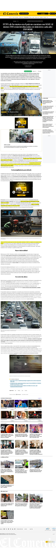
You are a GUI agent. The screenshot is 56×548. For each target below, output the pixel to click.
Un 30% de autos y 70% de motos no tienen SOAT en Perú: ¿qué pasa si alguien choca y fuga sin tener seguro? (7, 522)
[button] (26, 364)
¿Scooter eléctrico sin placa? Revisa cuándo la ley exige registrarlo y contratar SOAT (7, 504)
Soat (15, 390)
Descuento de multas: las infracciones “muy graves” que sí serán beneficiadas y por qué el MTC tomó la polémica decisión (21, 471)
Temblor (30, 17)
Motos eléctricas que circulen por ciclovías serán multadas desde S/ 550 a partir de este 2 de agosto (21, 504)
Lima (22, 390)
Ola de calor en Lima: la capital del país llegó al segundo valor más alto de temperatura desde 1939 (25, 381)
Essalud (45, 17)
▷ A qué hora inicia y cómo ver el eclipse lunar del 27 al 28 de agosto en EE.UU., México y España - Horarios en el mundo (7, 436)
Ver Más (26, 390)
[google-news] (14, 529)
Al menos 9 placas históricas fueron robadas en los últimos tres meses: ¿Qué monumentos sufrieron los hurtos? (23, 386)
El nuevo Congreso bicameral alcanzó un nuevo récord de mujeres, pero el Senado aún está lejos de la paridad (48, 126)
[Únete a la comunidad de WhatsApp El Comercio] (28, 71)
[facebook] (4, 529)
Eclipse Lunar (21, 17)
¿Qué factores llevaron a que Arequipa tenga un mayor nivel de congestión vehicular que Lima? (36, 470)
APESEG (19, 390)
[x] (6, 529)
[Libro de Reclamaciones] (54, 529)
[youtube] (10, 529)
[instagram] (8, 529)
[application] (25, 364)
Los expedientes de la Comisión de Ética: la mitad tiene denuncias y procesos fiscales (48, 112)
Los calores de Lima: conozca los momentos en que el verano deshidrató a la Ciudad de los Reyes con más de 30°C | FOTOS (25, 384)
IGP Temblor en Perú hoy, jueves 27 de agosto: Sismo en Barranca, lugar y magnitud (7, 486)
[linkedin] (12, 529)
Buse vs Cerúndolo (15, 17)
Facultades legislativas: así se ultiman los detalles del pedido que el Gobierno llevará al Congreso (48, 102)
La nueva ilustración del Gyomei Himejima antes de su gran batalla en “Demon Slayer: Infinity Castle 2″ (21, 436)
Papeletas (41, 17)
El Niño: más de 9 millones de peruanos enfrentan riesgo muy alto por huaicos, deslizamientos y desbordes (7, 471)
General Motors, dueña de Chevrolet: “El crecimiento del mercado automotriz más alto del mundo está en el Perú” (48, 131)
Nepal (33, 17)
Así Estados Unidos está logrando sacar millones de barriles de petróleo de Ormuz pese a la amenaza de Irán (48, 108)
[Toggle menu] (1, 14)
